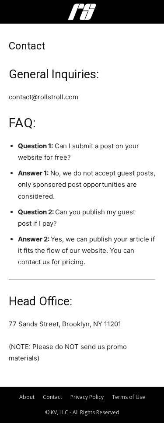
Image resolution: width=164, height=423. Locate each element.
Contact (52, 397)
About (27, 397)
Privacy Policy (87, 397)
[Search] (152, 12)
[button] (15, 12)
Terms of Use (128, 397)
